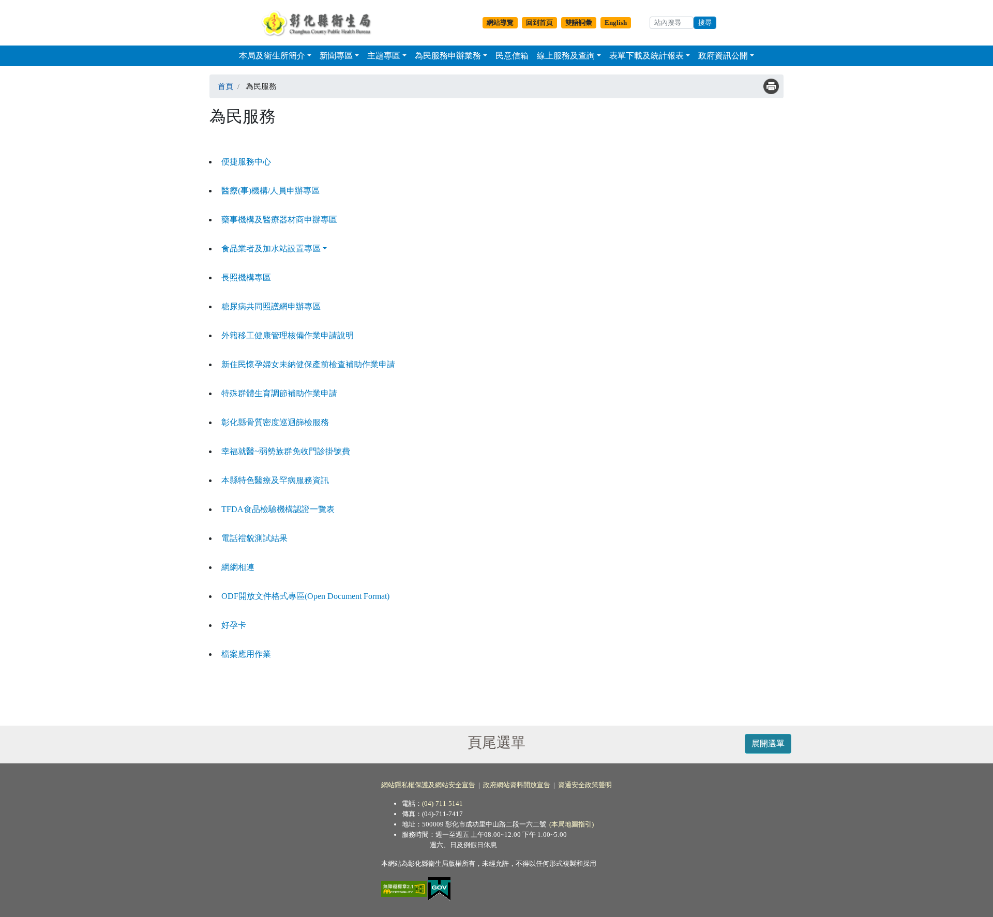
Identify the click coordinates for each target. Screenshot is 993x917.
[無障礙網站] (404, 888)
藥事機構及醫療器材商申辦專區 (279, 219)
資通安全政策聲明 (585, 785)
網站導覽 (500, 22)
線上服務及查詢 (566, 55)
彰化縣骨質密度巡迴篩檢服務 (275, 422)
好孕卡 (233, 625)
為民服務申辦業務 (448, 55)
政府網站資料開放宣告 (516, 785)
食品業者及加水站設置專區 (271, 248)
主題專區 (383, 55)
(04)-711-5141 (442, 803)
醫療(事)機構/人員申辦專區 (270, 190)
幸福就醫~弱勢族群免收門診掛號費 (285, 451)
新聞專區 (336, 55)
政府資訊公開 (723, 55)
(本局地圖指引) (571, 824)
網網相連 (237, 567)
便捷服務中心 (246, 161)
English (616, 22)
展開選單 (768, 743)
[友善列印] (771, 86)
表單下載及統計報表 (646, 55)
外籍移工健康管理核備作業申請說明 (287, 335)
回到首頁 (539, 22)
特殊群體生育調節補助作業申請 (279, 393)
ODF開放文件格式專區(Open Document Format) (305, 596)
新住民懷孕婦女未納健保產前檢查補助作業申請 (308, 364)
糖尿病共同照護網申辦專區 (271, 306)
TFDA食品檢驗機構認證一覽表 (278, 509)
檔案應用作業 (246, 654)
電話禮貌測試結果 (254, 538)
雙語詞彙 (578, 22)
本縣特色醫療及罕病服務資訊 (275, 480)
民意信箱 (512, 55)
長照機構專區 (246, 277)
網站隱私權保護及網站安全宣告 (428, 785)
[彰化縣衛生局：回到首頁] (319, 22)
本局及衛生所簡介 (272, 55)
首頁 (225, 86)
